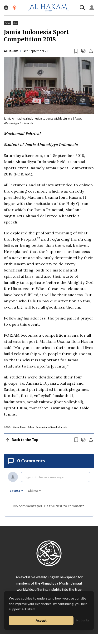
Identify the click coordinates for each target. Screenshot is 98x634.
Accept (41, 620)
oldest (33, 491)
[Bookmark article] (76, 51)
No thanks (82, 620)
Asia (16, 23)
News (7, 23)
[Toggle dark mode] (14, 7)
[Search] (82, 7)
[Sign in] (91, 7)
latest (15, 491)
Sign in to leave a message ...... (47, 477)
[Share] (91, 51)
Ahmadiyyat (19, 427)
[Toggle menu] (6, 7)
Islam (31, 427)
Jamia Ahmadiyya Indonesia (51, 427)
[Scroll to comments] (83, 50)
